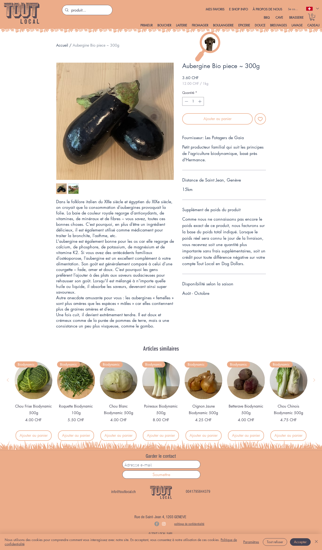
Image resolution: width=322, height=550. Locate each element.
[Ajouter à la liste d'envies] (260, 119)
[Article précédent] (8, 380)
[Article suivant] (314, 380)
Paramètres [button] (251, 542)
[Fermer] (316, 542)
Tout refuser (275, 542)
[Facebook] (156, 524)
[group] (161, 401)
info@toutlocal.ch (123, 491)
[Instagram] (163, 524)
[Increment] (200, 101)
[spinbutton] (193, 101)
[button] (238, 9)
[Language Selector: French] (312, 9)
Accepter (300, 542)
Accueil (62, 45)
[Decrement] (186, 101)
